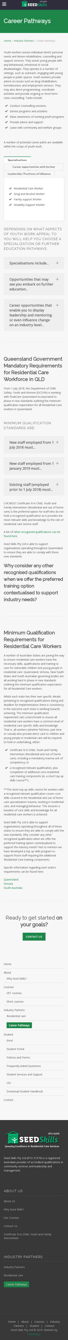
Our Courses (11, 1217)
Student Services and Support (24, 1074)
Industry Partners (23, 40)
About (7, 972)
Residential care (16, 1016)
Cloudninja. (34, 1334)
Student (8, 1034)
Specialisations (17, 160)
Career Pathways (19, 1025)
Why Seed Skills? (16, 978)
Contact (8, 1100)
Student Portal (15, 1049)
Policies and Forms (18, 1057)
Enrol (10, 1040)
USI (9, 1083)
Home (7, 40)
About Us (9, 1201)
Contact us (34, 936)
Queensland (11, 879)
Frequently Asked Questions (24, 1066)
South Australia (13, 888)
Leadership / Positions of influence (29, 173)
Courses (9, 987)
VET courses (14, 993)
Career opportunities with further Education (33, 168)
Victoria (8, 883)
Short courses (15, 1001)
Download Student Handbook (25, 1091)
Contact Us (10, 1226)
